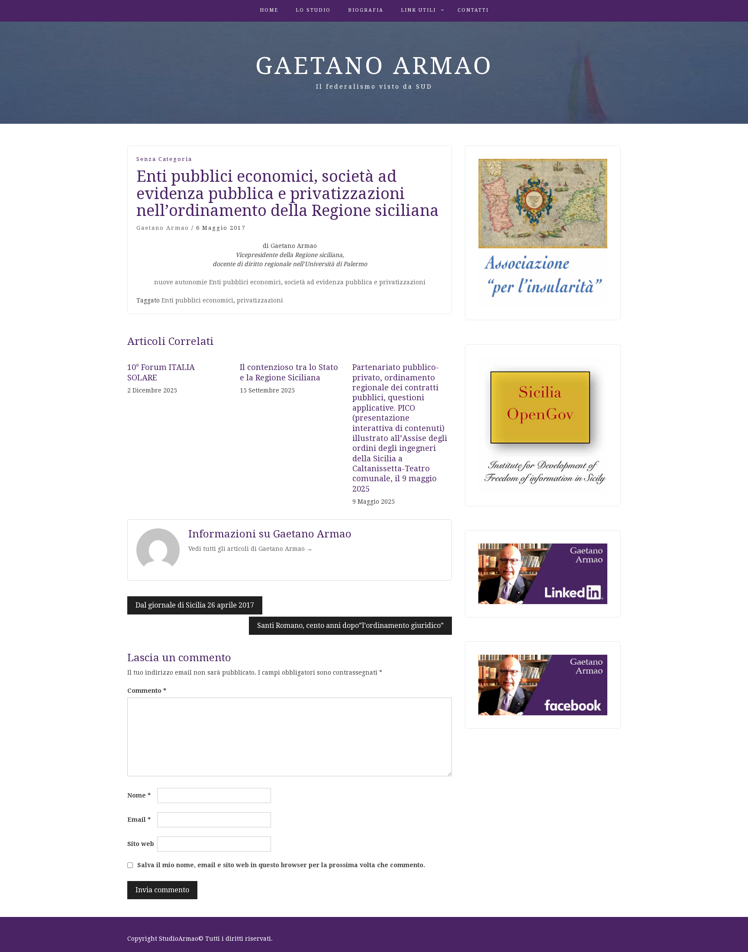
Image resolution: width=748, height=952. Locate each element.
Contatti (473, 10)
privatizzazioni (260, 300)
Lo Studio (313, 10)
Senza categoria (164, 159)
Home (269, 10)
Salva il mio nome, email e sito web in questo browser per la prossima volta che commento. (281, 865)
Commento (146, 690)
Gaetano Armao (374, 66)
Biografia (366, 10)
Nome (139, 795)
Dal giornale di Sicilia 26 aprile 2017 (194, 605)
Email (139, 819)
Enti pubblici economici (197, 300)
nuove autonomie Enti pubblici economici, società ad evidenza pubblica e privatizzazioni (290, 282)
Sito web (140, 843)
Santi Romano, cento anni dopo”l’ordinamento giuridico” (350, 625)
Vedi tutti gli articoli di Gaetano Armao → (250, 548)
